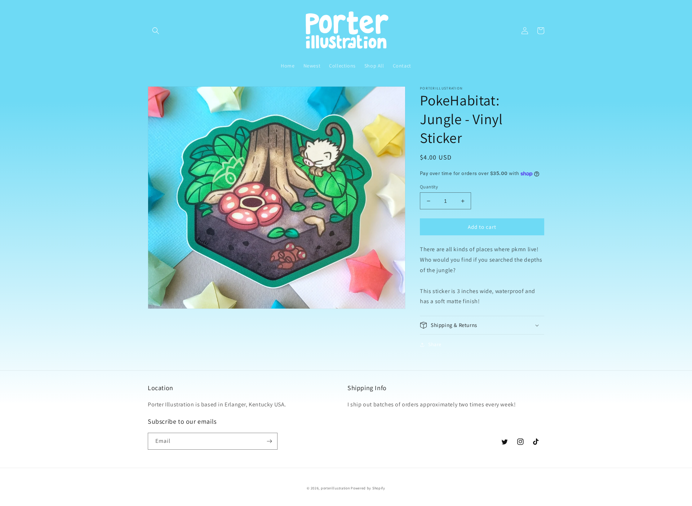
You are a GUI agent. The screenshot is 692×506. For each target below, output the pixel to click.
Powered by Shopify (368, 488)
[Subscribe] (269, 441)
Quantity (429, 187)
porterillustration (335, 488)
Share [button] (435, 344)
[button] (156, 31)
